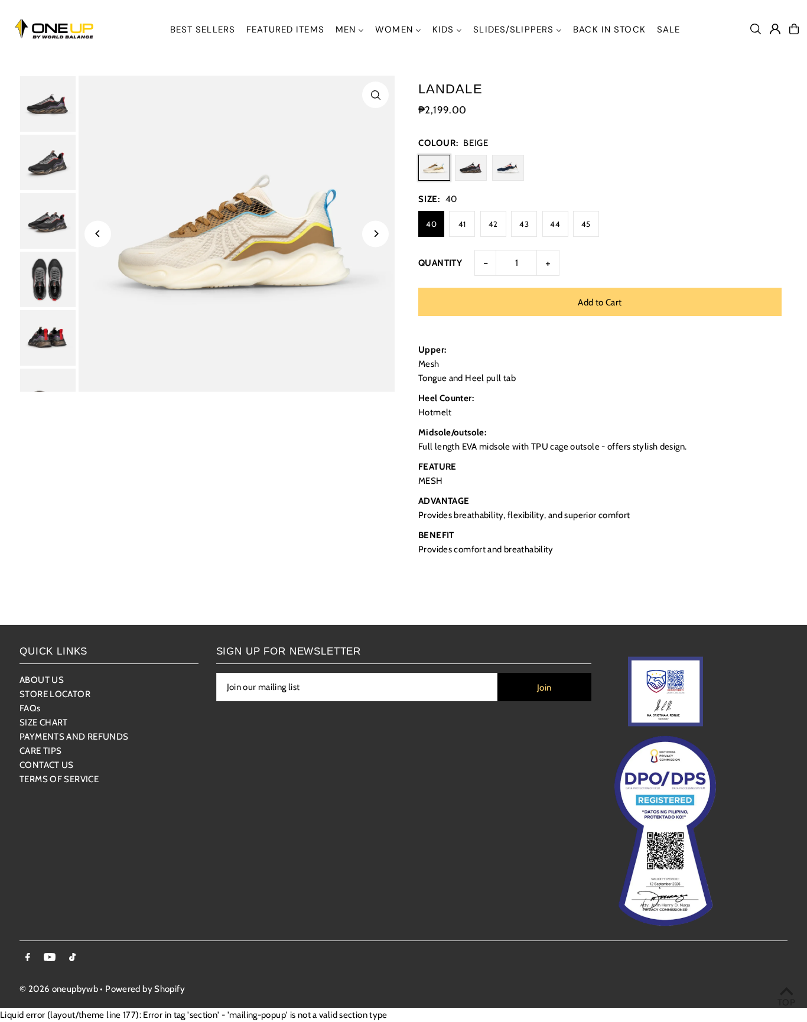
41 (462, 224)
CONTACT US (46, 765)
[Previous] (97, 233)
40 (431, 224)
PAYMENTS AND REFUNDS (74, 736)
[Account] (775, 29)
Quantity (440, 263)
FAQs (30, 708)
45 (586, 224)
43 (524, 224)
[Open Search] (755, 29)
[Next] (375, 233)
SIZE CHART (43, 722)
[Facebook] (27, 958)
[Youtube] (50, 958)
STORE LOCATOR (54, 694)
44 (555, 224)
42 (493, 224)
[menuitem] (203, 29)
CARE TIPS (40, 751)
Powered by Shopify (145, 989)
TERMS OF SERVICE (59, 779)
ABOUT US (41, 680)
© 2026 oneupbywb (58, 989)
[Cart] (794, 29)
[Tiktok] (72, 958)
